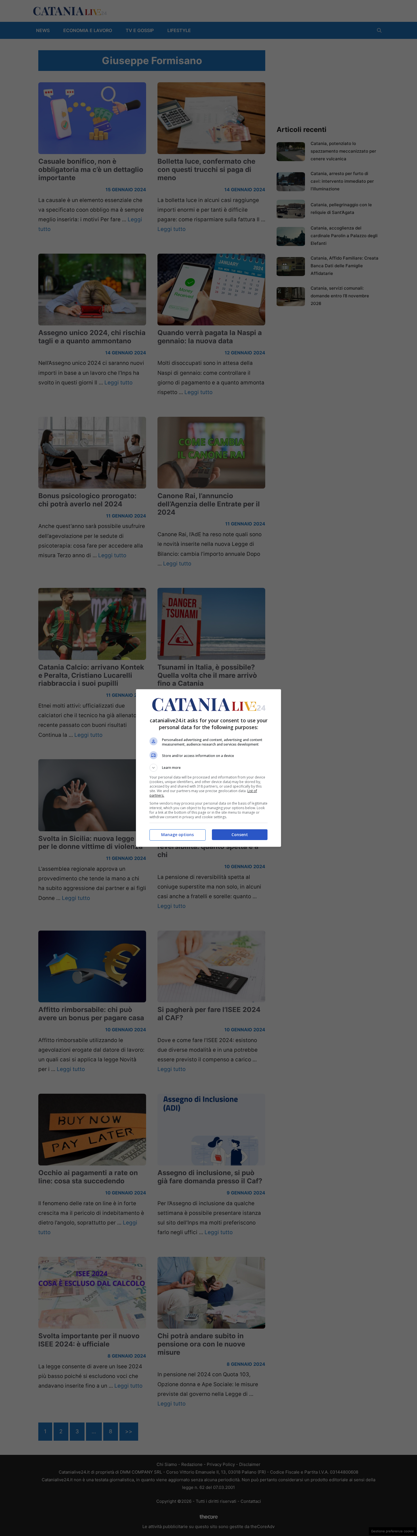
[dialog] (208, 768)
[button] (208, 768)
